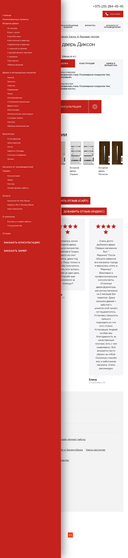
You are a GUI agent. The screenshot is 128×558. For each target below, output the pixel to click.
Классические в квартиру (18, 40)
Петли (10, 147)
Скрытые (11, 86)
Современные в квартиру (18, 44)
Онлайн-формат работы (17, 188)
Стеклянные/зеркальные (18, 102)
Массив (10, 77)
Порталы (11, 122)
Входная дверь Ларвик (74, 171)
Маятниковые (13, 110)
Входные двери (10, 23)
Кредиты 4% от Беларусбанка (20, 205)
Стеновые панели (15, 118)
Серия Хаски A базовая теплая (79, 36)
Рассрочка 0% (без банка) (18, 201)
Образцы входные (15, 65)
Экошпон (11, 81)
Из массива (12, 28)
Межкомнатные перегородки (20, 114)
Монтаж (10, 184)
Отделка (63, 63)
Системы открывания (16, 155)
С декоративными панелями (19, 53)
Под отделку (13, 61)
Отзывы (6, 233)
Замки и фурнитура (110, 64)
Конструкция (87, 63)
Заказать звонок (115, 14)
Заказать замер (15, 250)
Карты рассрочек (14, 209)
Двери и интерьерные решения (19, 72)
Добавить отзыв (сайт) (69, 200)
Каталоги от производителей (17, 167)
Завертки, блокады (15, 151)
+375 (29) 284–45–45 (108, 6)
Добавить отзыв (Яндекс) (84, 211)
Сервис (6, 171)
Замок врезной (13, 143)
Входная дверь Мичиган (103, 171)
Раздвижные (12, 90)
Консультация (13, 176)
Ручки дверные (14, 139)
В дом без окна (14, 36)
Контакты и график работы (19, 222)
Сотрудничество (14, 226)
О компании (8, 217)
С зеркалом (12, 57)
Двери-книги (12, 106)
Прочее (10, 159)
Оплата (6, 196)
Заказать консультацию (22, 242)
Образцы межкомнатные (18, 126)
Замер (10, 180)
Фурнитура (8, 134)
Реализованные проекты (15, 19)
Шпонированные (14, 98)
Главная (6, 15)
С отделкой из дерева (17, 48)
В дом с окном (13, 32)
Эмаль (10, 94)
